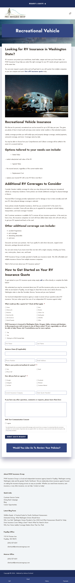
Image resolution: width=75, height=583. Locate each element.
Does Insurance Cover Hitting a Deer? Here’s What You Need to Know (26, 522)
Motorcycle (9, 310)
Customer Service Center (11, 497)
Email (39, 369)
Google (9, 380)
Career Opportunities (10, 505)
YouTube (9, 385)
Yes (8, 332)
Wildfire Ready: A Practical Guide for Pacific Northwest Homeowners (25, 515)
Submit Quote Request (16, 437)
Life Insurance (10, 318)
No (8, 335)
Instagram (9, 383)
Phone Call (9, 372)
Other (39, 320)
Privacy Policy (9, 430)
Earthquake (41, 315)
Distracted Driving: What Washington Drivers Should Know (22, 518)
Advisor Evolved (28, 573)
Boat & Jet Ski (10, 315)
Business (9, 312)
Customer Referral (42, 385)
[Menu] (70, 13)
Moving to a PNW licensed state (15, 338)
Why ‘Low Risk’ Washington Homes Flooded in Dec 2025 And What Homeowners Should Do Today (35, 520)
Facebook (40, 380)
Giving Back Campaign (11, 500)
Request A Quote (36, 4)
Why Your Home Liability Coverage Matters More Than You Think (24, 525)
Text (8, 369)
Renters (40, 310)
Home (8, 307)
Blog (5, 502)
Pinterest (40, 383)
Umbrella (40, 318)
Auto (39, 307)
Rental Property (10, 320)
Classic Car (41, 312)
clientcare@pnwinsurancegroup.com (19, 547)
